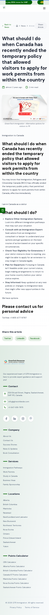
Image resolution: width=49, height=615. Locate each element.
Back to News (8, 25)
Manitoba (7, 508)
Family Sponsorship (11, 484)
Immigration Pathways (12, 467)
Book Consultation (11, 453)
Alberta (6, 500)
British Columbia (10, 504)
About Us (7, 436)
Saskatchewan (9, 542)
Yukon (5, 546)
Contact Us (8, 440)
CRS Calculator (9, 562)
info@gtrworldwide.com (18, 401)
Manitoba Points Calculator (15, 579)
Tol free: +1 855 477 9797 (14, 317)
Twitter (7, 338)
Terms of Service (32, 607)
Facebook (35, 338)
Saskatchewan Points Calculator (17, 587)
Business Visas (9, 480)
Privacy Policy (16, 607)
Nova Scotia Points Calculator (16, 583)
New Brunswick (9, 521)
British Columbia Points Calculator (17, 570)
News (23, 26)
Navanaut (7, 513)
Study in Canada (10, 476)
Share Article (40, 25)
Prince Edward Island (12, 538)
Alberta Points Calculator (14, 566)
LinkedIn (20, 338)
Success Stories (10, 444)
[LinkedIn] (14, 418)
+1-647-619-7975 (15, 407)
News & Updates (10, 449)
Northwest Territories (12, 525)
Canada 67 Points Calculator (15, 575)
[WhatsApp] (30, 418)
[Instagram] (23, 418)
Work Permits (9, 472)
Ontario (6, 534)
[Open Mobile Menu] (44, 8)
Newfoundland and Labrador (15, 517)
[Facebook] (6, 418)
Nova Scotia (8, 529)
